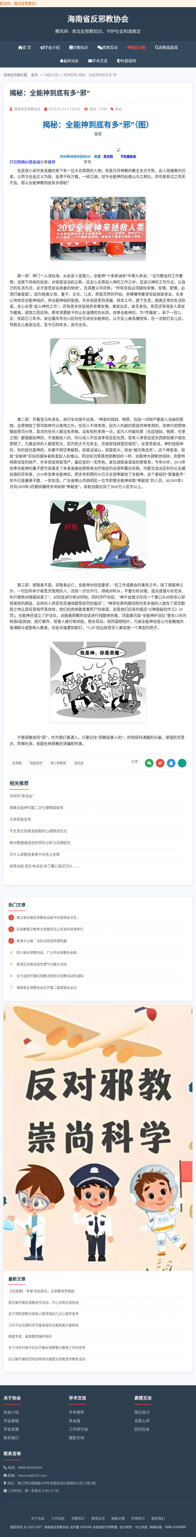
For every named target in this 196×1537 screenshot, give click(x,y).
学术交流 (99, 61)
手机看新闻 (128, 156)
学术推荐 (76, 1412)
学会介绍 (52, 48)
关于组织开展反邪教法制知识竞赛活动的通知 (49, 976)
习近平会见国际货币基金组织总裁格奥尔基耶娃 (43, 1325)
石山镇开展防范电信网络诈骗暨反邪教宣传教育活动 (46, 1359)
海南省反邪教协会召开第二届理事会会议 (46, 988)
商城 (36, 162)
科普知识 (138, 1518)
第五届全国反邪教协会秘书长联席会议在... (48, 917)
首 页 (26, 48)
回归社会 (142, 1429)
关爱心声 (142, 1421)
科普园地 (128, 61)
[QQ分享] (171, 763)
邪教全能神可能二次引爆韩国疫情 (36, 808)
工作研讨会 (78, 1429)
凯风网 (108, 156)
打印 (13, 162)
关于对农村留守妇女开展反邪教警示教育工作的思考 (46, 1347)
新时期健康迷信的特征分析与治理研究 (40, 843)
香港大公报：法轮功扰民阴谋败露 (41, 941)
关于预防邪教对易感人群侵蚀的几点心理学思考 (43, 1314)
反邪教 (17, 763)
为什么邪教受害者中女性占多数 (35, 854)
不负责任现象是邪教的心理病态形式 (38, 831)
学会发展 (11, 1429)
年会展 (74, 1421)
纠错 (29, 162)
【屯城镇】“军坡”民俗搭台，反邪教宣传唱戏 (41, 1291)
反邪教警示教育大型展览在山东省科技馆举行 (49, 929)
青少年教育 (58, 763)
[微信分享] (149, 763)
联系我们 (11, 1438)
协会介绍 (11, 1412)
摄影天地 (76, 1438)
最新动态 (71, 61)
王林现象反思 (20, 819)
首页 (34, 75)
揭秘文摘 (137, 48)
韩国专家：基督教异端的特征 (30, 1336)
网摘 (21, 162)
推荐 (51, 162)
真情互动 (110, 48)
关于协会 (37, 1518)
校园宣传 (36, 763)
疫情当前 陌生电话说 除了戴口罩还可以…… (45, 866)
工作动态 (58, 1518)
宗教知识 (80, 48)
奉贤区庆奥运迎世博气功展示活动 (41, 964)
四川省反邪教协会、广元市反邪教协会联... (48, 952)
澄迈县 (78, 763)
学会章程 (11, 1421)
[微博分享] (160, 763)
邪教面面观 (168, 48)
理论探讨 (142, 1412)
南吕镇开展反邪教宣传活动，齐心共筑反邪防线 (43, 1302)
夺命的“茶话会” (21, 796)
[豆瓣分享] (182, 763)
